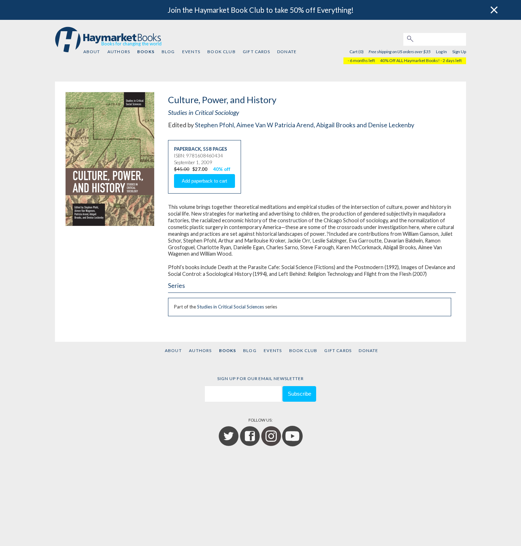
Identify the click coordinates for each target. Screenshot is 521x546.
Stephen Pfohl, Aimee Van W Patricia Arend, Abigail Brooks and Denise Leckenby (304, 125)
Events (191, 51)
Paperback (187, 149)
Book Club (221, 51)
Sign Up (459, 51)
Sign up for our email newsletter (260, 378)
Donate (287, 51)
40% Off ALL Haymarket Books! (410, 60)
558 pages (215, 149)
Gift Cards (256, 51)
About (91, 51)
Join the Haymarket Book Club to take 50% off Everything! (261, 10)
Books (145, 51)
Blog (168, 51)
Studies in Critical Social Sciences (230, 307)
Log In (441, 51)
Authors (118, 51)
